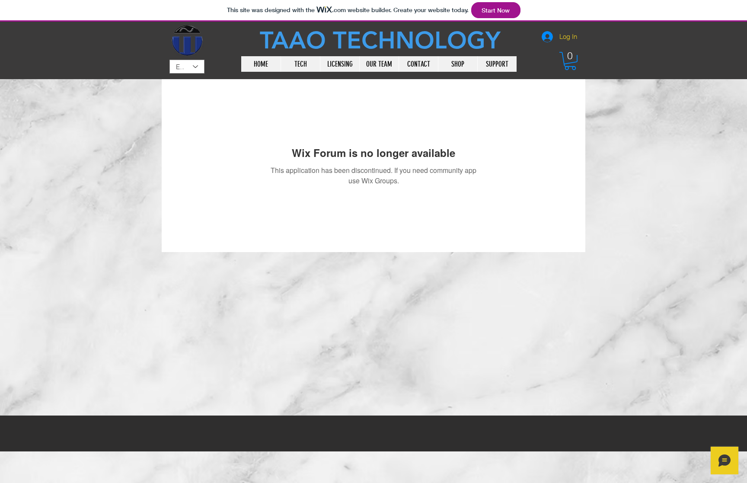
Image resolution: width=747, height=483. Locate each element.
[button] (570, 61)
